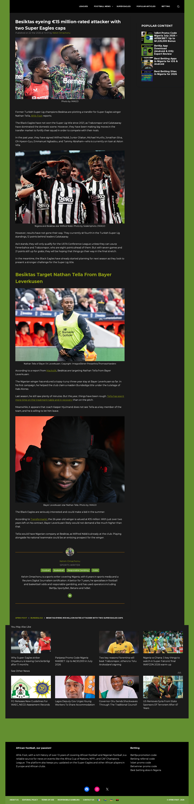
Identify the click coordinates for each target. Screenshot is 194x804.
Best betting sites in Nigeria (145, 770)
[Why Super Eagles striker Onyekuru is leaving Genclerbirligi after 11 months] (31, 642)
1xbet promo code (140, 762)
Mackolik (51, 370)
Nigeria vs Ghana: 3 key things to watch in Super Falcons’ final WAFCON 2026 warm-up (161, 661)
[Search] (178, 6)
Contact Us (88, 800)
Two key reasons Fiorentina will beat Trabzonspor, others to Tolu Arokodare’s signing (118, 661)
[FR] (99, 800)
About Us (14, 800)
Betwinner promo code (143, 766)
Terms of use (47, 800)
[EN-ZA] (105, 800)
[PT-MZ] (111, 800)
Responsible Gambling (69, 800)
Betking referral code (142, 758)
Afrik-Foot (36, 115)
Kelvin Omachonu (61, 33)
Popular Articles (146, 6)
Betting (166, 6)
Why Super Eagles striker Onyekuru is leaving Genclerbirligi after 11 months (30, 661)
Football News (102, 6)
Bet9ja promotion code (143, 755)
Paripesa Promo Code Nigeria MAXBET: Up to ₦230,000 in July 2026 (73, 661)
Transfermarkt (39, 519)
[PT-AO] (117, 800)
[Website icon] (70, 595)
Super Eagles (124, 6)
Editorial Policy (30, 800)
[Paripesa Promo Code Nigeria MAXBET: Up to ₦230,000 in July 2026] (75, 642)
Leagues (83, 6)
